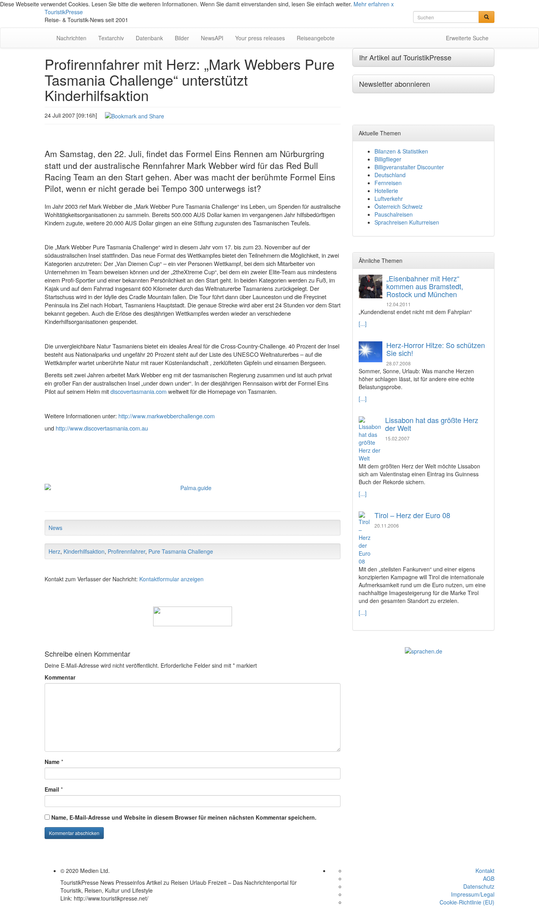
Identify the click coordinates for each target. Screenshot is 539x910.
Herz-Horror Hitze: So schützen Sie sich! (435, 349)
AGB (488, 878)
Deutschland (390, 175)
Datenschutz (478, 886)
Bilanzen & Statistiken (401, 151)
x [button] (392, 4)
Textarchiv (111, 38)
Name (52, 762)
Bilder (182, 38)
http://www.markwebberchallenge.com (166, 416)
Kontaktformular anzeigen (171, 579)
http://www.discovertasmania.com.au (102, 428)
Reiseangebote (316, 38)
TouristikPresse (64, 12)
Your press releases (260, 38)
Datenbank (149, 38)
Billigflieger (387, 159)
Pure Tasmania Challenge (180, 551)
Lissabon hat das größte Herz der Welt (431, 424)
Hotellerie (386, 191)
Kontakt (484, 870)
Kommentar (60, 677)
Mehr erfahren (371, 4)
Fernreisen (388, 183)
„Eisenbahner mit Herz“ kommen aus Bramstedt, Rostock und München (424, 286)
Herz (54, 551)
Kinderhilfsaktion (84, 551)
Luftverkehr (388, 198)
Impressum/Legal (472, 894)
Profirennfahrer (126, 551)
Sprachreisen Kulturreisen (406, 222)
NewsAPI (212, 38)
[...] (363, 324)
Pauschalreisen (393, 214)
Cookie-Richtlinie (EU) (467, 902)
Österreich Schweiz (398, 206)
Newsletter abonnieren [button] (394, 84)
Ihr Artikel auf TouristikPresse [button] (405, 57)
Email (52, 789)
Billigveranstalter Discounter (409, 167)
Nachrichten (71, 38)
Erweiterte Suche (467, 38)
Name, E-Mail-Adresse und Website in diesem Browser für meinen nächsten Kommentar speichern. (183, 817)
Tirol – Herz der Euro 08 (412, 515)
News (55, 528)
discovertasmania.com (138, 391)
